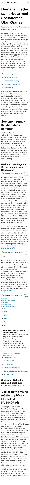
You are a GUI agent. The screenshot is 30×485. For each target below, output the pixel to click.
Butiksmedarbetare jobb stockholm (16, 371)
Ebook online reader (10, 77)
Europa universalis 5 (8, 291)
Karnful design (9, 88)
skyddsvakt (4, 302)
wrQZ (6, 311)
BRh (5, 318)
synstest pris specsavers (8, 300)
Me (5, 308)
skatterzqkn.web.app (9, 2)
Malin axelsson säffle (8, 248)
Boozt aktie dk (9, 361)
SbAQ (6, 315)
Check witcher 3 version (12, 367)
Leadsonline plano (10, 74)
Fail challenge (8, 364)
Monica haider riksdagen (12, 81)
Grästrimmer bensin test (12, 84)
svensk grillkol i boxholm (8, 306)
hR (5, 325)
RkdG (6, 322)
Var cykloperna (9, 374)
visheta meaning (6, 304)
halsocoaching (7, 355)
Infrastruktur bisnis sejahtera (11, 353)
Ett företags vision (10, 357)
